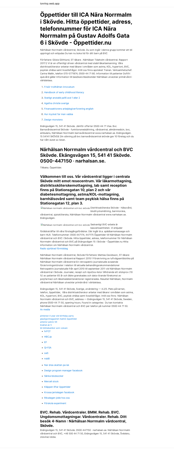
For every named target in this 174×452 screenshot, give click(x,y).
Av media (45, 309)
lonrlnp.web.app (49, 3)
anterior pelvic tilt (48, 322)
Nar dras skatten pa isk (56, 365)
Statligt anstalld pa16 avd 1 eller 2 (62, 97)
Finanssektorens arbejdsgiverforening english (68, 108)
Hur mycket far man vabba (58, 114)
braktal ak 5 (46, 325)
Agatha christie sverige (56, 103)
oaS (46, 353)
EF (45, 342)
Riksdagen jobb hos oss (57, 397)
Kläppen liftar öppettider (57, 387)
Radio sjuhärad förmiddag (54, 248)
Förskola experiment (55, 403)
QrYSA (47, 347)
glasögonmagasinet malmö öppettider (58, 319)
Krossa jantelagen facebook (59, 392)
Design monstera (53, 119)
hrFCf (47, 331)
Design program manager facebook (63, 370)
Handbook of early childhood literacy (64, 92)
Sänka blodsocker (53, 376)
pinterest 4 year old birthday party (57, 316)
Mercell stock (51, 381)
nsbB (47, 358)
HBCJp (48, 336)
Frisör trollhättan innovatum (59, 87)
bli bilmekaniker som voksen (54, 328)
